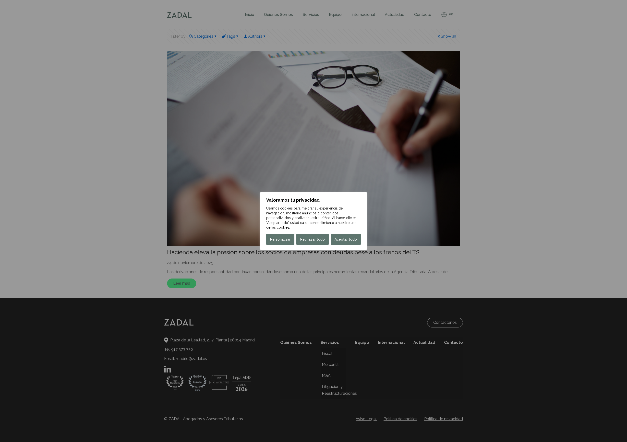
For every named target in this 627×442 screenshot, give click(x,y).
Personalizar (280, 239)
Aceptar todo (346, 239)
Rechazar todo (312, 239)
